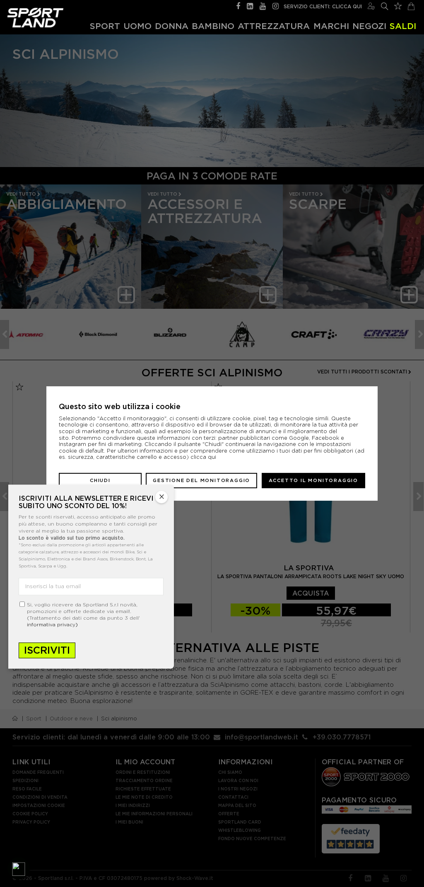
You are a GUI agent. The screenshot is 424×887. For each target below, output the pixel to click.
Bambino (213, 25)
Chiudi (100, 480)
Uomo (137, 25)
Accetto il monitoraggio (313, 480)
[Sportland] (35, 17)
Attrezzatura (274, 25)
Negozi (369, 25)
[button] (19, 868)
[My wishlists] (398, 5)
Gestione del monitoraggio (201, 480)
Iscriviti (47, 650)
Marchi (331, 25)
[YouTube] (263, 5)
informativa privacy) (52, 624)
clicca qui (203, 457)
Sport (105, 25)
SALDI (403, 25)
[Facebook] (238, 5)
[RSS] (250, 5)
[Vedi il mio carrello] (411, 5)
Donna (171, 25)
